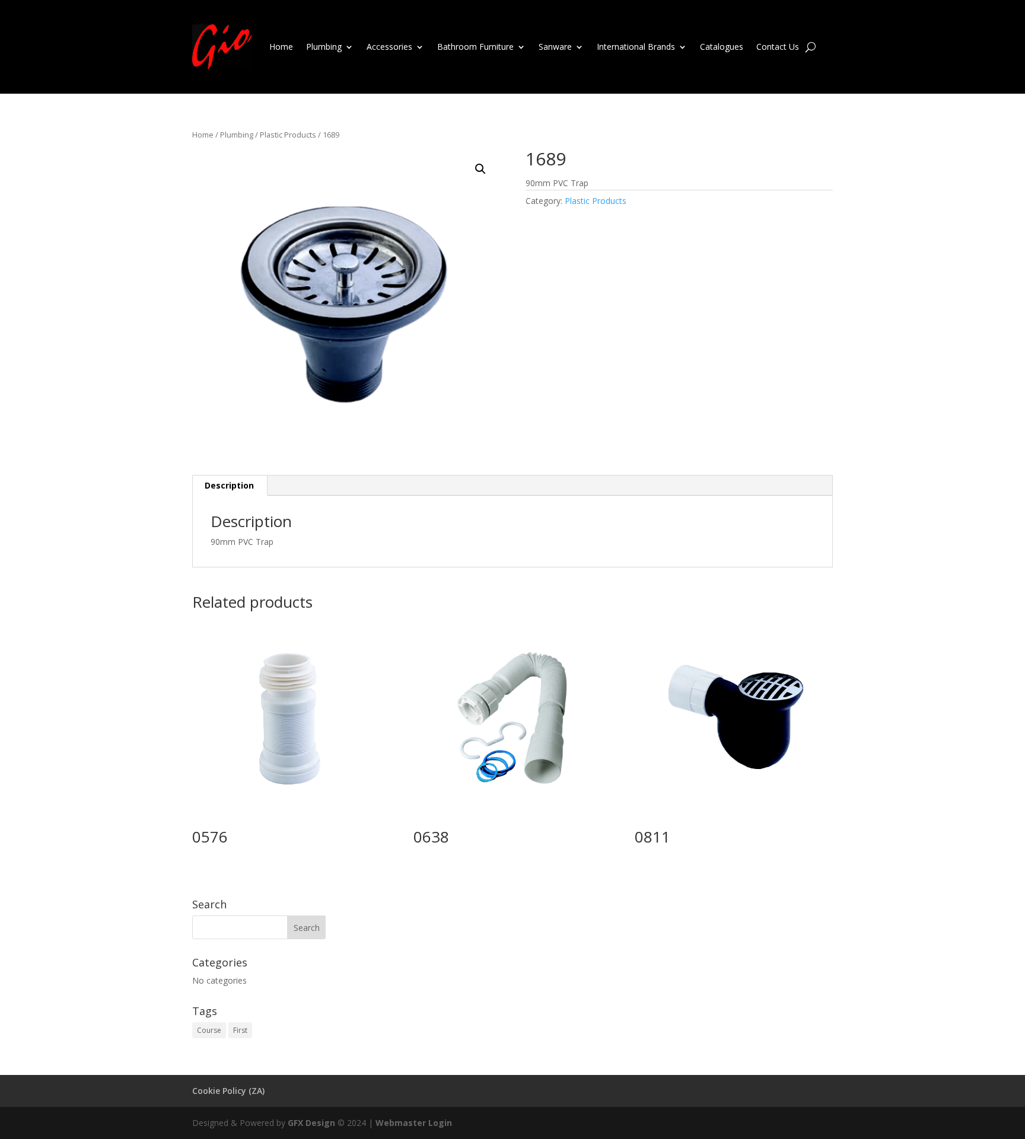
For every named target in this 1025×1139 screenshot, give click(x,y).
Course (209, 1030)
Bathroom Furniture (475, 46)
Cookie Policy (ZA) (228, 1090)
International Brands (636, 46)
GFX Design (311, 1122)
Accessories (389, 46)
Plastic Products (288, 134)
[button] (480, 169)
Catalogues (721, 46)
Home (281, 46)
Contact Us (777, 46)
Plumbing (324, 46)
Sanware (555, 46)
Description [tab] (229, 485)
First (240, 1030)
